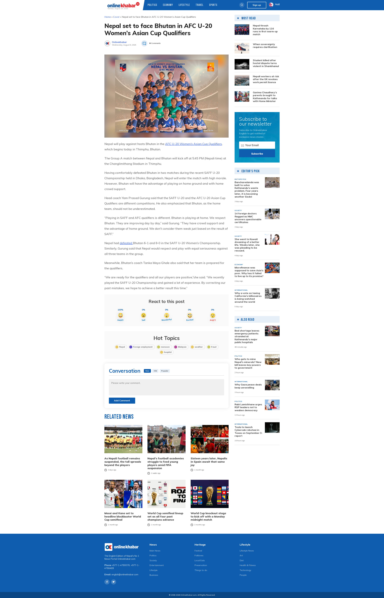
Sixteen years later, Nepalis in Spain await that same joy (209, 462)
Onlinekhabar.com (126, 559)
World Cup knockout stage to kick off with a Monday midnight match (208, 516)
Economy (168, 5)
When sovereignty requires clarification (265, 46)
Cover (116, 16)
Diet (242, 560)
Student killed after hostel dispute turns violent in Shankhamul (266, 63)
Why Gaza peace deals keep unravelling (248, 386)
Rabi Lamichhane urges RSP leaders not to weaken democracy (248, 407)
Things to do (201, 570)
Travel (199, 5)
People (243, 575)
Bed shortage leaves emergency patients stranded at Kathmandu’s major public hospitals (247, 336)
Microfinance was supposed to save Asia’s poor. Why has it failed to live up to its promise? (249, 272)
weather (199, 347)
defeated (126, 243)
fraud (213, 347)
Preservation (201, 565)
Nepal (122, 347)
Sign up (257, 5)
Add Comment (122, 400)
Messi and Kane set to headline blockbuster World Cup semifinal (122, 516)
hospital (167, 352)
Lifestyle (184, 5)
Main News (155, 550)
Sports (213, 5)
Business (154, 575)
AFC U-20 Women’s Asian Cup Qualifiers (193, 144)
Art (241, 555)
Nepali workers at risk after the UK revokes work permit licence (266, 79)
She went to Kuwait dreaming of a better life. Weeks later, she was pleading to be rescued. (247, 245)
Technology (245, 570)
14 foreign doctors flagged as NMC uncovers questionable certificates (248, 218)
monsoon (165, 347)
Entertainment (157, 565)
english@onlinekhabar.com (125, 574)
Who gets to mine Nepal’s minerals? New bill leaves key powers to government (248, 363)
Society (153, 560)
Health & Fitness (248, 565)
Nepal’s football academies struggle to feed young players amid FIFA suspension (165, 463)
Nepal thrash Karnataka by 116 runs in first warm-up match (265, 30)
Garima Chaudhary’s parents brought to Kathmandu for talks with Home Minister (265, 97)
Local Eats (200, 560)
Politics (152, 5)
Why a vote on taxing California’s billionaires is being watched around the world (248, 297)
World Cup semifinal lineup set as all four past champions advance (165, 516)
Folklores (199, 555)
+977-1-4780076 (121, 565)
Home (107, 16)
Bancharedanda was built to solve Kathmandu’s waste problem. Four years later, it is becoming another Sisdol (247, 189)
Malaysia (182, 347)
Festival (198, 550)
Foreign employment (143, 347)
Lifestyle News (247, 550)
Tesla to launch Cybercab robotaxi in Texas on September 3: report (248, 431)
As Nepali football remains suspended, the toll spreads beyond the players (122, 462)
